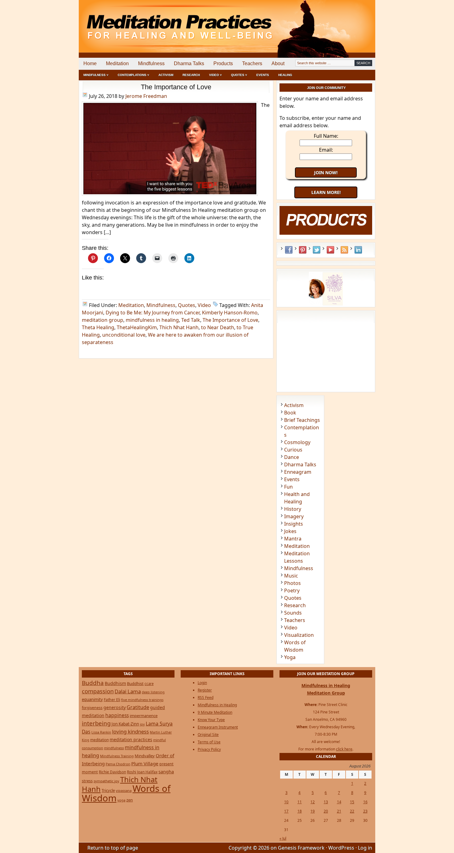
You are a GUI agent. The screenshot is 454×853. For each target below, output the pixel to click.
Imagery (294, 516)
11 (299, 802)
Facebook (288, 250)
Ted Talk (190, 320)
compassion (98, 691)
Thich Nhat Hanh (179, 327)
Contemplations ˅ (133, 75)
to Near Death (217, 327)
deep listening (153, 692)
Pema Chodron (118, 764)
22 (352, 811)
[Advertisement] (350, 22)
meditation (99, 739)
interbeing (96, 723)
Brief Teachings (302, 420)
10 (286, 802)
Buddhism (115, 683)
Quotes (186, 305)
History (292, 509)
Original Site (208, 734)
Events (262, 75)
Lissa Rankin (101, 732)
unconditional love (123, 334)
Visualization (299, 635)
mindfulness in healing (152, 320)
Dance (291, 457)
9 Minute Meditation (215, 712)
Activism (165, 75)
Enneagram (297, 472)
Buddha (93, 683)
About (277, 63)
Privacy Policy (209, 749)
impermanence (144, 715)
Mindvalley (145, 755)
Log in (365, 847)
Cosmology (297, 442)
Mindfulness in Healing (217, 705)
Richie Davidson (112, 771)
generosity (114, 707)
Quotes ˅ (239, 75)
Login (202, 682)
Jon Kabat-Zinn (125, 724)
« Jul (283, 838)
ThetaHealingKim (137, 327)
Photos (292, 583)
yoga (121, 800)
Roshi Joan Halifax (142, 771)
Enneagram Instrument (218, 727)
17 (286, 811)
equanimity (92, 699)
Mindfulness (151, 63)
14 (339, 802)
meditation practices (131, 739)
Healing (285, 75)
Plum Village (144, 763)
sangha (166, 771)
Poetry (292, 590)
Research (191, 75)
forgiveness (92, 707)
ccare (149, 683)
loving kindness (130, 731)
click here (344, 749)
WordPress (341, 847)
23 (365, 811)
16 (365, 802)
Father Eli (112, 699)
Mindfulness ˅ (95, 75)
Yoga (290, 657)
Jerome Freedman (146, 96)
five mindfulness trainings (142, 699)
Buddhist (135, 683)
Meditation (117, 63)
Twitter (316, 250)
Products (223, 63)
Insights (293, 523)
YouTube (330, 250)
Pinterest (302, 250)
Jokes (290, 531)
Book (290, 412)
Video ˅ (215, 75)
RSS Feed (344, 250)
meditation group (102, 320)
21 (339, 811)
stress (87, 781)
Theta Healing (98, 327)
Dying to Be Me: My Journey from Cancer (153, 312)
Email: (326, 149)
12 (312, 802)
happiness (117, 715)
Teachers (252, 63)
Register (205, 690)
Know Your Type (211, 719)
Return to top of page (112, 847)
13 (326, 802)
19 (312, 811)
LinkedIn (358, 250)
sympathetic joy (106, 781)
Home (90, 63)
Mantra (292, 538)
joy (142, 724)
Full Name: (326, 135)
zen (129, 800)
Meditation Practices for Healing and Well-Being (150, 21)
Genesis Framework (301, 847)
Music (291, 575)
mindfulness (114, 748)
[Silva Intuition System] (326, 303)
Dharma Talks (189, 63)
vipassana (124, 790)
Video (204, 305)
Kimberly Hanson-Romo (230, 312)
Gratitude (138, 707)
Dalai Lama (128, 691)
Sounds (293, 612)
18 (299, 811)
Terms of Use (209, 742)
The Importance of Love (176, 87)
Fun (288, 486)
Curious (293, 449)
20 (326, 811)
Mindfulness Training (117, 756)
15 (352, 802)
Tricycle (108, 790)
